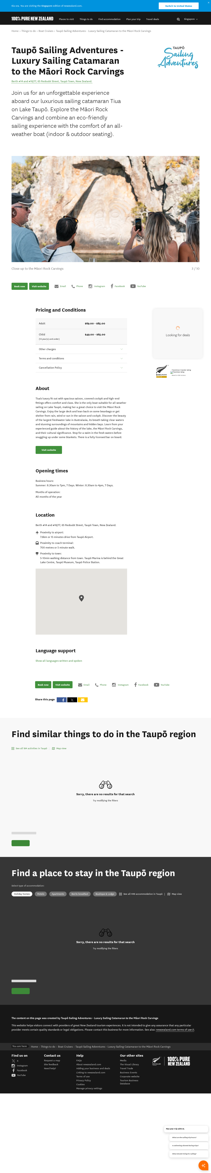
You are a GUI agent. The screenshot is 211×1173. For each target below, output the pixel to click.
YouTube (21, 1075)
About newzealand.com (88, 1064)
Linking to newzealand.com (90, 1072)
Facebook (21, 1070)
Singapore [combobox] (189, 19)
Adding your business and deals (93, 1068)
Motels (40, 894)
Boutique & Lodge (105, 894)
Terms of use (83, 1076)
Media (123, 1060)
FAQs (79, 1060)
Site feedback (51, 1064)
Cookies (80, 1084)
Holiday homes (22, 894)
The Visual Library (129, 1064)
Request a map (52, 1060)
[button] (66, 19)
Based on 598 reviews (179, 375)
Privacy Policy (83, 1080)
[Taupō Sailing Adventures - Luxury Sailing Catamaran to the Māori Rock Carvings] (177, 57)
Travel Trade (126, 1068)
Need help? (50, 1068)
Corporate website (129, 1076)
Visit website (39, 286)
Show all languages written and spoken (59, 660)
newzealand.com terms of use (175, 1029)
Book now (19, 286)
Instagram (22, 1065)
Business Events (128, 1072)
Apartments (58, 894)
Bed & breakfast (80, 894)
